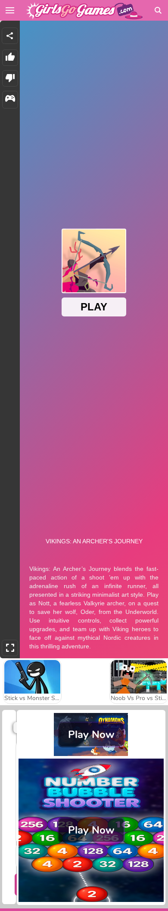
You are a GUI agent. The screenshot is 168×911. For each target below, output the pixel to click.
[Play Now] (91, 754)
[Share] (10, 36)
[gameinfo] (10, 99)
